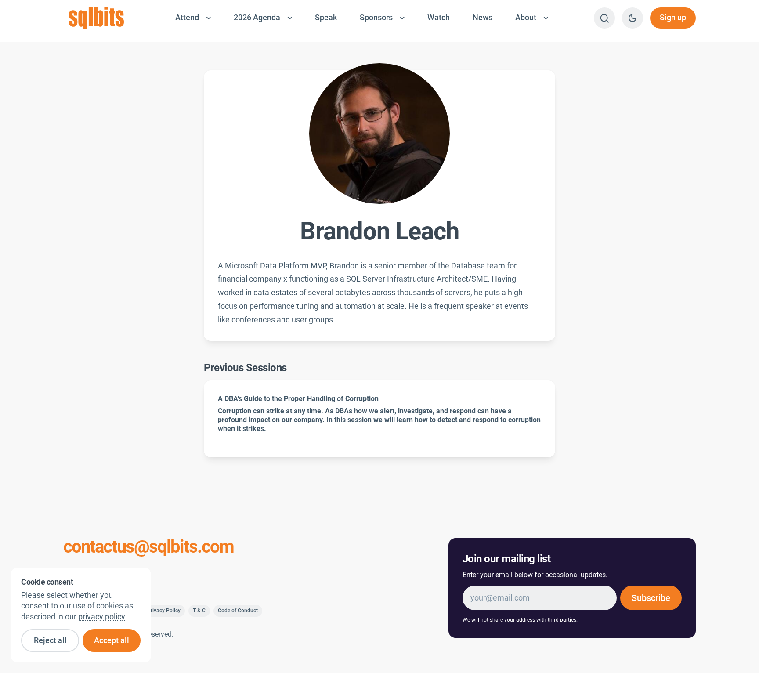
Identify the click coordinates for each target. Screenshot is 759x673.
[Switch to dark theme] (632, 18)
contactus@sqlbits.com (148, 547)
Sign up (673, 17)
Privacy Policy (164, 611)
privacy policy (101, 616)
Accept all (111, 640)
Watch (438, 17)
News (482, 17)
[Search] (604, 18)
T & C (199, 611)
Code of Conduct (238, 611)
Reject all (50, 640)
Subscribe (651, 598)
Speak (326, 17)
